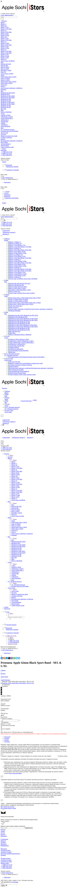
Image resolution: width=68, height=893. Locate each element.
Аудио (6, 338)
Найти (3, 885)
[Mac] (6, 312)
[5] (34, 694)
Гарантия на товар (6, 861)
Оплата (6, 740)
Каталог (10, 457)
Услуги (3, 833)
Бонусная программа (15, 773)
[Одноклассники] (4, 658)
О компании (4, 839)
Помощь (3, 855)
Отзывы (6, 738)
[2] (34, 689)
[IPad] (6, 280)
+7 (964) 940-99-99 (6, 155)
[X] (9, 658)
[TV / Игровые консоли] (11, 353)
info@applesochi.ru (7, 177)
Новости (3, 841)
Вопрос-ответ (5, 863)
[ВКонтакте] (2, 658)
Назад (11, 455)
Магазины (4, 849)
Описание (7, 737)
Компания (4, 836)
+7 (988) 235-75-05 (6, 152)
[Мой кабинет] (1, 418)
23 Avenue (15, 882)
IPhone (6, 240)
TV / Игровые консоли (11, 355)
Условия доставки (6, 852)
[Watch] (6, 294)
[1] (34, 688)
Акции (3, 831)
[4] (34, 693)
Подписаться (28, 828)
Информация (5, 845)
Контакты (4, 844)
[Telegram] (19, 658)
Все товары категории (7, 806)
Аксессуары (8, 360)
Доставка (7, 741)
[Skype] (17, 658)
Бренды (3, 834)
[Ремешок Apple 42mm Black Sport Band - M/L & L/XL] (17, 683)
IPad (5, 282)
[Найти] (2, 19)
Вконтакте (7, 182)
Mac (5, 314)
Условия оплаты (5, 850)
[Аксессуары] (8, 358)
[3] (34, 691)
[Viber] (12, 658)
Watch (6, 296)
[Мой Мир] (7, 658)
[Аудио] (6, 336)
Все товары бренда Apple (8, 808)
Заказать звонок (12, 644)
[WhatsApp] (14, 658)
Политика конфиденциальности (10, 853)
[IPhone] (7, 238)
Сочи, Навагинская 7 (7, 15)
